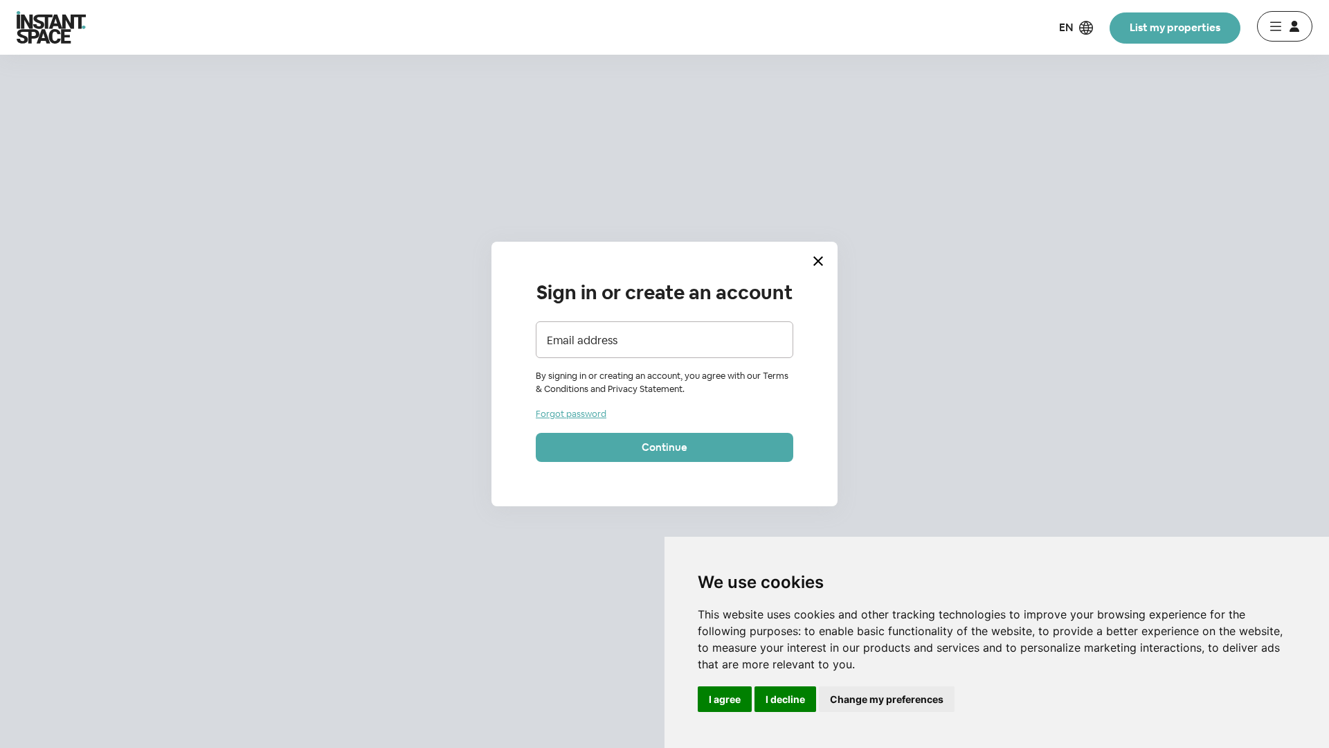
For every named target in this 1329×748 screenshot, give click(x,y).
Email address (582, 340)
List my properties (1175, 27)
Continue (664, 447)
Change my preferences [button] (886, 699)
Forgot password (571, 414)
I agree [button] (725, 699)
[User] (1284, 26)
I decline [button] (785, 699)
